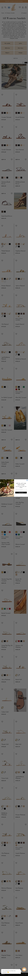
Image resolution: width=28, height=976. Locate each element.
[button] (24, 969)
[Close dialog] (27, 480)
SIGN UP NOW (21, 492)
